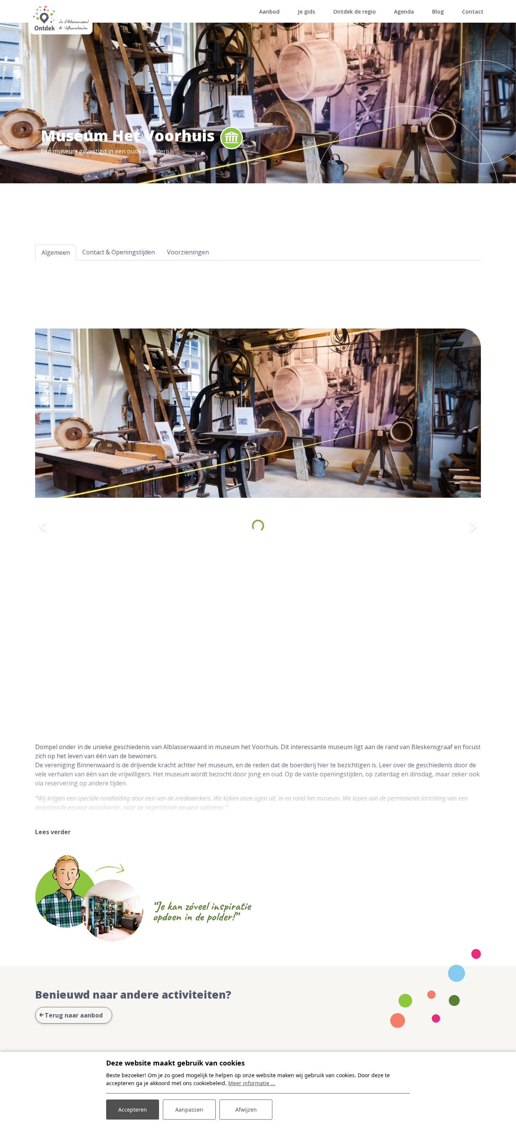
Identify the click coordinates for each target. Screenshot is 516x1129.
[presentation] (42, 525)
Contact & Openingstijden (118, 252)
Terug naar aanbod (74, 1015)
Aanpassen (189, 1109)
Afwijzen (246, 1109)
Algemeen (56, 252)
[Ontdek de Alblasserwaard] (61, 20)
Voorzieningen (188, 252)
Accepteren (132, 1109)
